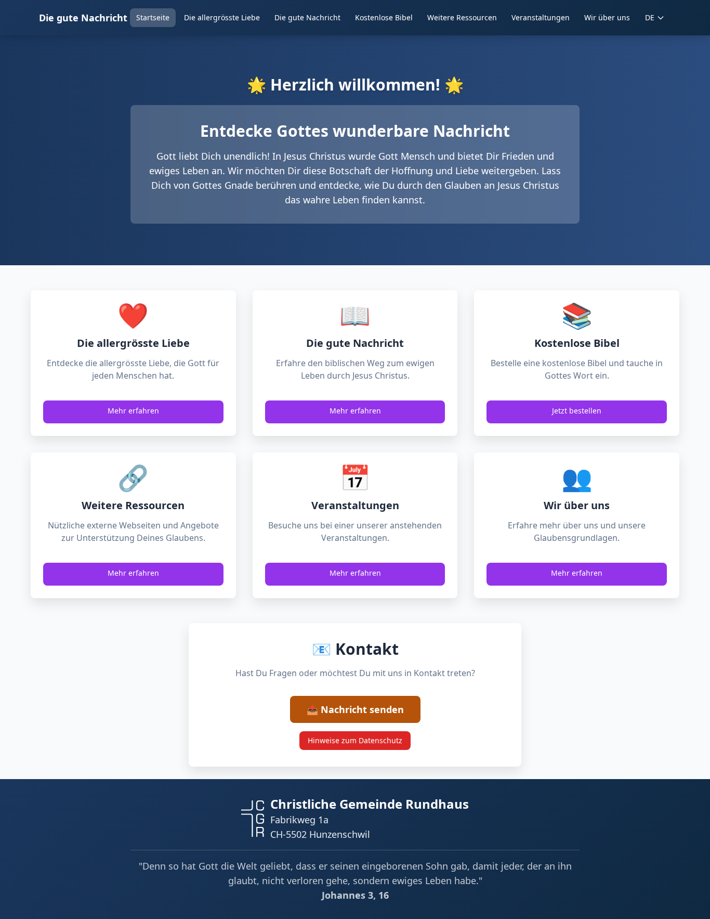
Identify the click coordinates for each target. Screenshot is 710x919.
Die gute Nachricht (83, 17)
